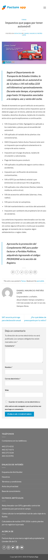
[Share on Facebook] (17, 272)
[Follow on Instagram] (9, 547)
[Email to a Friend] (26, 272)
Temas (24, 19)
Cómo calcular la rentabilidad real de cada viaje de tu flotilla (24, 515)
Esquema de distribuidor (12, 472)
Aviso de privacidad (10, 486)
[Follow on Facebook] (4, 547)
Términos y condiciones (11, 481)
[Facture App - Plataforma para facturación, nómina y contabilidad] (14, 8)
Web (7, 390)
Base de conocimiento (11, 491)
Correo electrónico (13, 379)
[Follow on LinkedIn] (17, 547)
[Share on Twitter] (22, 272)
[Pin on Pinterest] (31, 272)
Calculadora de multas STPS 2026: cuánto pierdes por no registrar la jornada (23, 523)
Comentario (10, 346)
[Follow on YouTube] (22, 547)
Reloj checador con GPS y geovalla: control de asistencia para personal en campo (21, 507)
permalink (40, 281)
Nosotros (6, 477)
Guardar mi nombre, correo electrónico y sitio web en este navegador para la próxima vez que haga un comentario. (23, 405)
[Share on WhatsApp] (13, 272)
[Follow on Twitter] (13, 547)
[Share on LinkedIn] (35, 272)
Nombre (8, 367)
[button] (44, 8)
